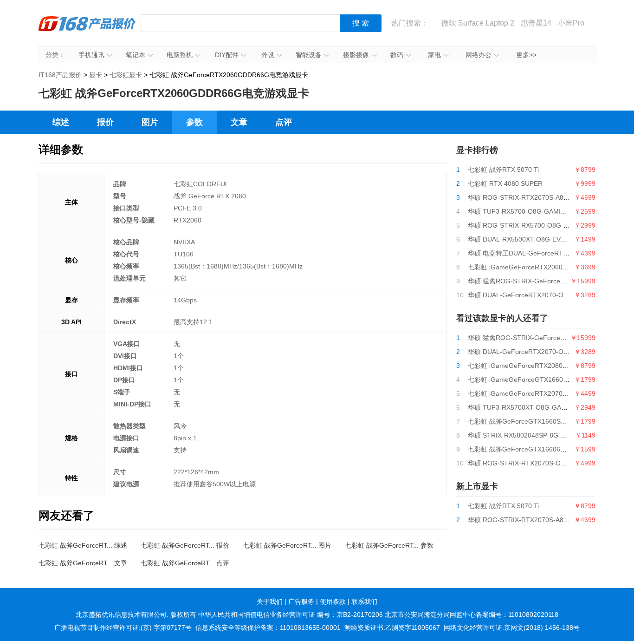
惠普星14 (536, 23)
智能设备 (309, 55)
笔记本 (135, 55)
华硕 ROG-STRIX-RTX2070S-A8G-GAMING (532, 197)
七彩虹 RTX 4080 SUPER (505, 183)
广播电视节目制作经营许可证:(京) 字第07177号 (123, 627)
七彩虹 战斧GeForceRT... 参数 (389, 545)
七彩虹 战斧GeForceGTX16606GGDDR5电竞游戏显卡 (547, 449)
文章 (239, 122)
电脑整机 (180, 55)
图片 (150, 122)
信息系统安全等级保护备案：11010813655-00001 (268, 627)
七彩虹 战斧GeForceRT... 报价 (185, 545)
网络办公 (479, 55)
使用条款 (333, 601)
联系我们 (364, 601)
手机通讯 (91, 55)
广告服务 (301, 601)
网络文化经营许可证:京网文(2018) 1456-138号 (512, 627)
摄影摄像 (356, 55)
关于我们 (270, 601)
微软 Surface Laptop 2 (477, 23)
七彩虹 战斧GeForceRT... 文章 (83, 563)
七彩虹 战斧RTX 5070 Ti (503, 169)
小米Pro (571, 23)
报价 (105, 122)
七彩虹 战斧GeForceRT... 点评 (185, 563)
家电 (434, 55)
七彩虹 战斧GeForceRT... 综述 (83, 545)
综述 (60, 122)
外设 (267, 55)
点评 (283, 122)
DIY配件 (227, 55)
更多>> (526, 55)
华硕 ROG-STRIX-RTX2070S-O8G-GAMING (533, 463)
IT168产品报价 (87, 30)
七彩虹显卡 (126, 74)
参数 (194, 122)
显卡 (95, 74)
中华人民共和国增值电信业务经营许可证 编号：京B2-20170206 (290, 614)
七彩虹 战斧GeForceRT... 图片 (287, 545)
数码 (396, 55)
